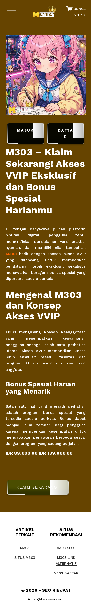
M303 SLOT (66, 548)
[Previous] (13, 75)
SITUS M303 (24, 557)
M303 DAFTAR (66, 573)
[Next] (78, 75)
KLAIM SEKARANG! (38, 487)
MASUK (25, 130)
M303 (11, 254)
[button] (46, 488)
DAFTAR (65, 133)
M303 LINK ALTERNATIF (66, 560)
